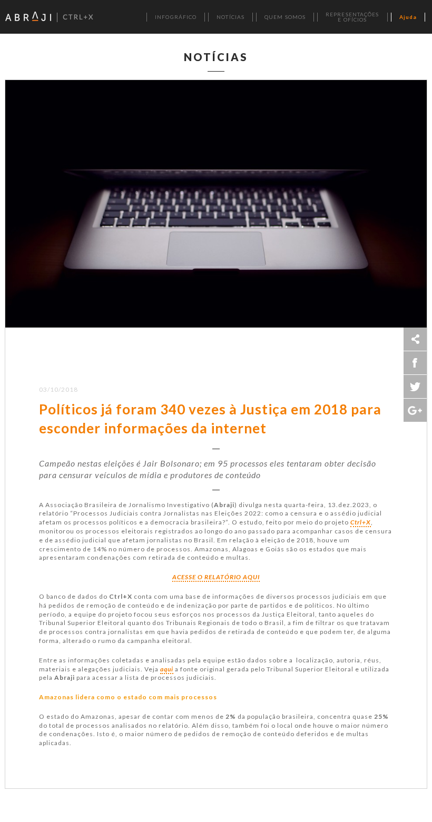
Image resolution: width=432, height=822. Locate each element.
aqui (166, 669)
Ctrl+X (360, 522)
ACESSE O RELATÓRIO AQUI (216, 577)
